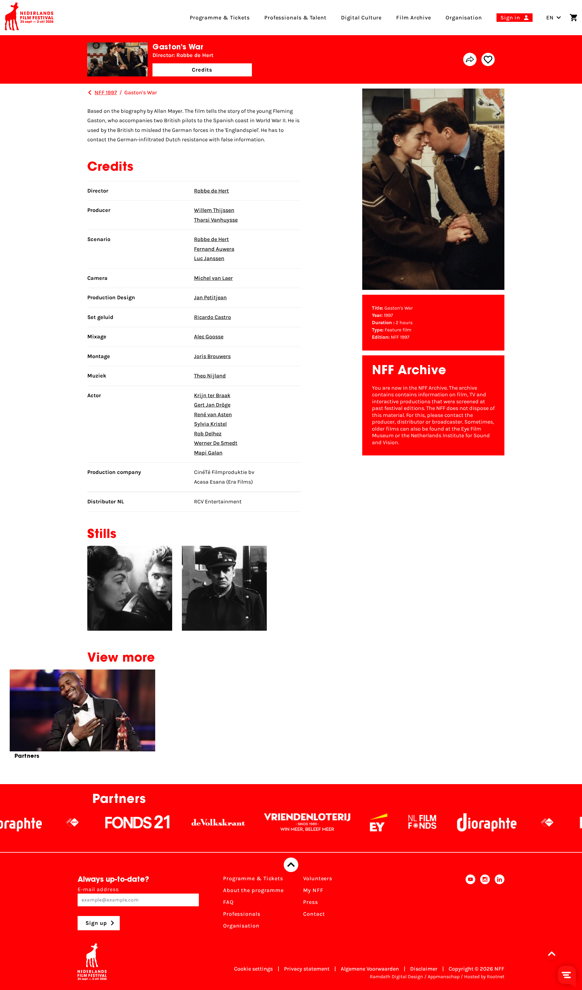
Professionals (241, 914)
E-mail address (98, 889)
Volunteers (317, 878)
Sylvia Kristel (210, 424)
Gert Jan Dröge (212, 404)
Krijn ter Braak (212, 395)
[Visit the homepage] (29, 17)
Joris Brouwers (212, 356)
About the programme (253, 890)
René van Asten (213, 414)
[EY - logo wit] (338, 822)
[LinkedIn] (499, 904)
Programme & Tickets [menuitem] (220, 17)
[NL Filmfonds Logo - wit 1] (382, 822)
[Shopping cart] (573, 17)
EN (550, 17)
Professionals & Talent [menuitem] (295, 17)
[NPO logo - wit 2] (32, 822)
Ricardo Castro (212, 317)
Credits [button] (202, 69)
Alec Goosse (208, 336)
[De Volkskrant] (178, 822)
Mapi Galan (208, 452)
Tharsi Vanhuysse (216, 219)
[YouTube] (470, 904)
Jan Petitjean (210, 297)
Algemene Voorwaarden (370, 968)
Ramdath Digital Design (396, 976)
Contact (314, 914)
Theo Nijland (210, 375)
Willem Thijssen (214, 210)
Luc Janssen (209, 258)
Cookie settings (253, 968)
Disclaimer (423, 968)
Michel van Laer (213, 278)
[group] (82, 717)
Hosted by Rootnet (484, 976)
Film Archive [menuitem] (413, 17)
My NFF (313, 890)
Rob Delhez (208, 433)
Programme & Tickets (253, 878)
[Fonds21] (97, 822)
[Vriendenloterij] (267, 822)
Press (310, 902)
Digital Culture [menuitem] (361, 17)
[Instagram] (485, 904)
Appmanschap (444, 976)
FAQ (228, 902)
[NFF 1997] (89, 92)
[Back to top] (291, 864)
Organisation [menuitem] (464, 17)
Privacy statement (306, 968)
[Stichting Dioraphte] (447, 822)
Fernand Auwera (214, 249)
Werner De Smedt (215, 443)
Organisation (241, 925)
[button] (553, 953)
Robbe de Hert (211, 190)
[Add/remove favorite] (488, 59)
